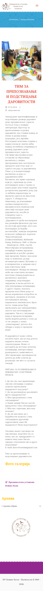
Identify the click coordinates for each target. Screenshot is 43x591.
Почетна (13, 19)
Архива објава (22, 506)
